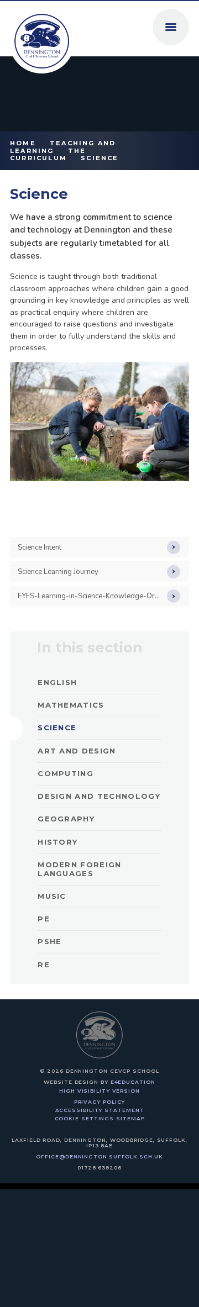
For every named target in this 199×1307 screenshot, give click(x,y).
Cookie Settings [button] (84, 1118)
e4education (133, 1082)
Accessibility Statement (99, 1110)
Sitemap (130, 1118)
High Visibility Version (99, 1091)
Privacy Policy (99, 1102)
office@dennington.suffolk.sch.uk (99, 1156)
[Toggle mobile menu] (171, 27)
